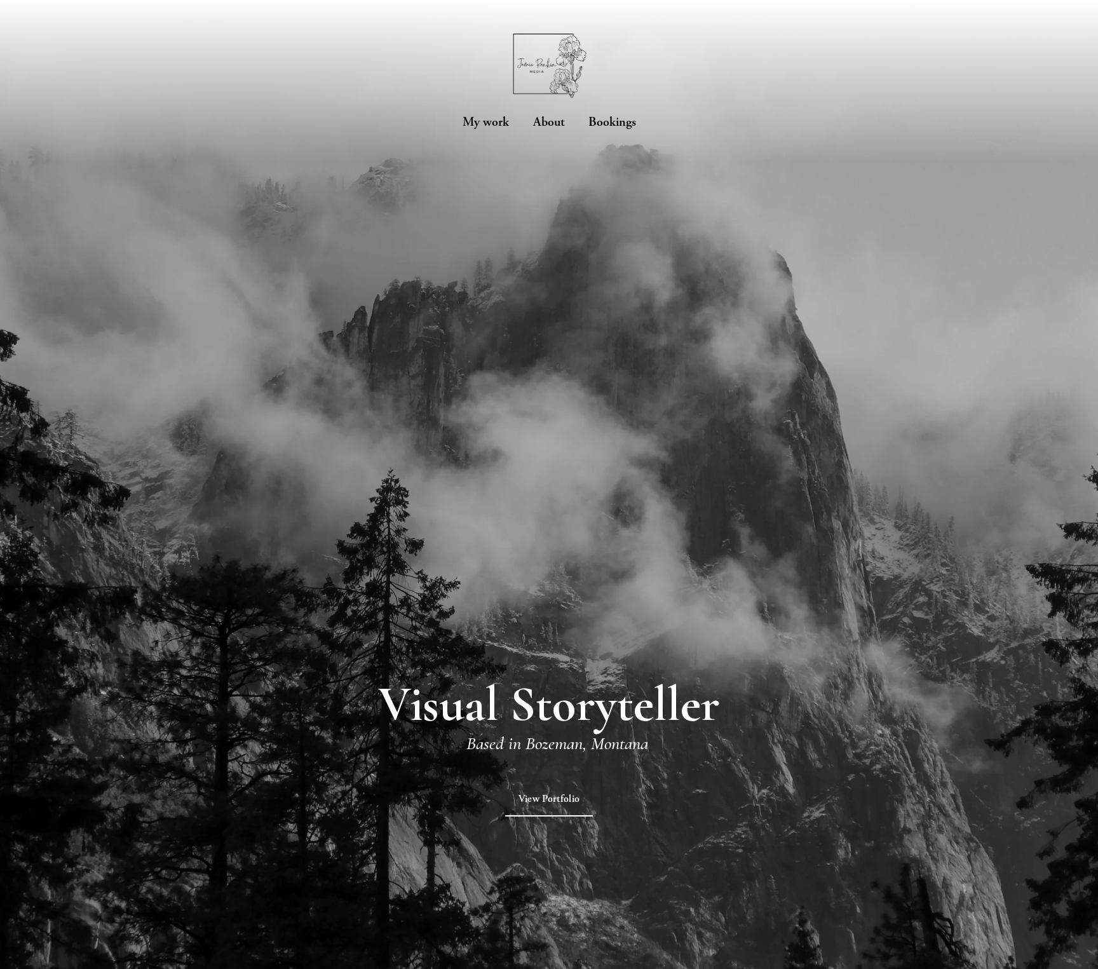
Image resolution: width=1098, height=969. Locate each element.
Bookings (612, 122)
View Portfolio (549, 799)
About (548, 122)
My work (486, 122)
